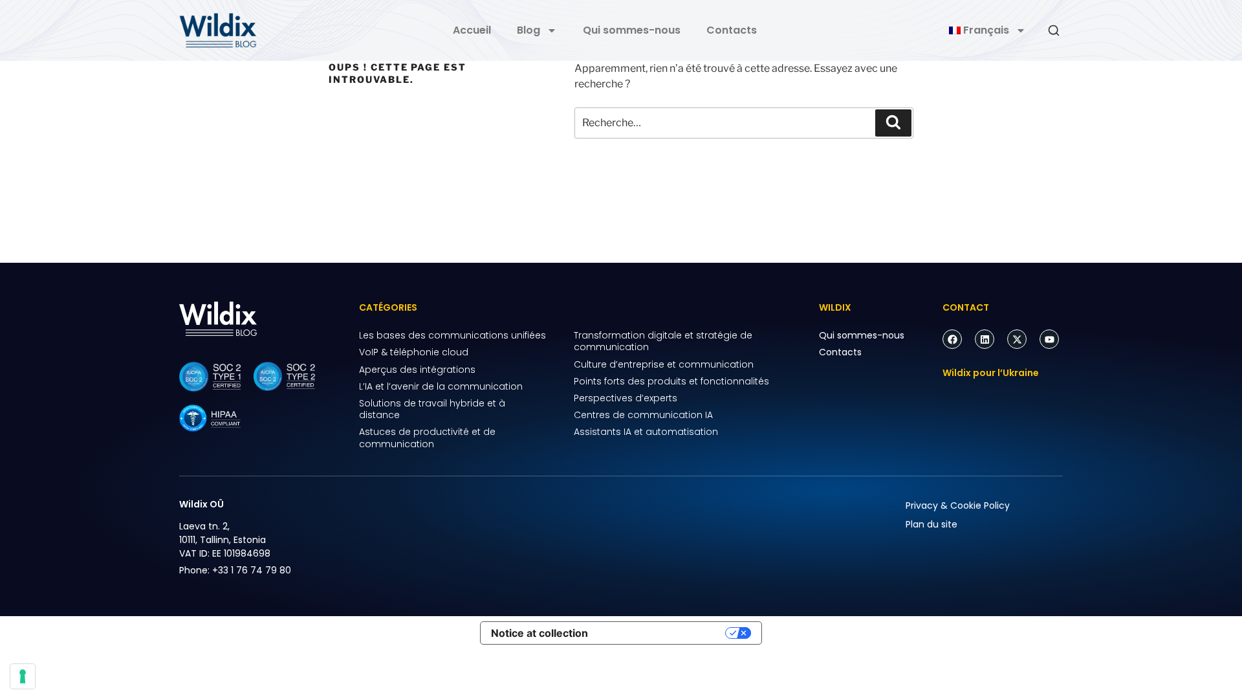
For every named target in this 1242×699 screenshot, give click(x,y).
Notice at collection (539, 633)
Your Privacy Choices (663, 633)
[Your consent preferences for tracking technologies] (22, 676)
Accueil (472, 30)
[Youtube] (1049, 339)
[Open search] (1053, 30)
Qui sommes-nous (632, 30)
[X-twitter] (1017, 339)
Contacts (731, 30)
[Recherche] (893, 123)
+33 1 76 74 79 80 (251, 570)
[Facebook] (952, 339)
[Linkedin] (984, 339)
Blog (528, 30)
